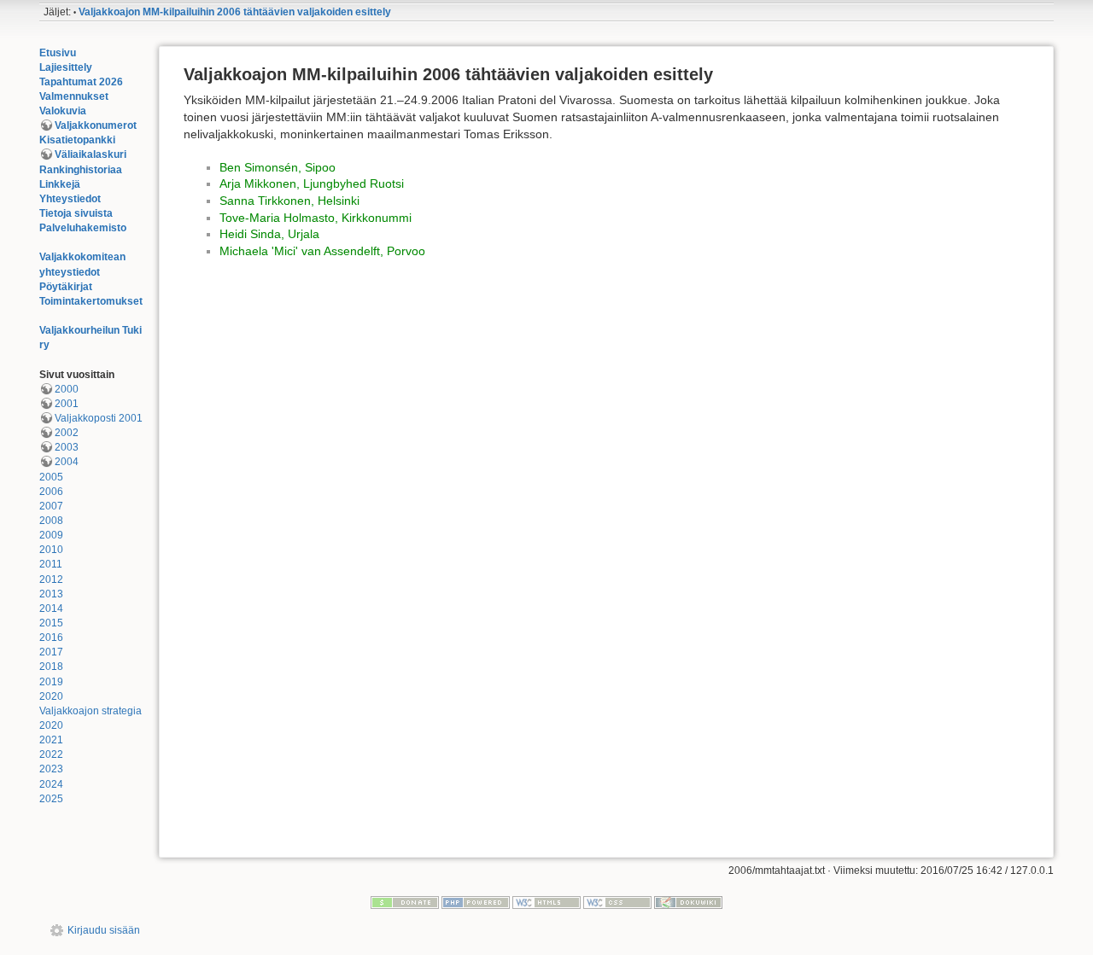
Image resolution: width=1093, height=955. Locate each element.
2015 (51, 623)
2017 (51, 652)
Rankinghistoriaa (80, 170)
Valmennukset (73, 96)
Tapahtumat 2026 (81, 82)
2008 (51, 521)
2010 (51, 550)
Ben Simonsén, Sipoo (277, 167)
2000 (67, 389)
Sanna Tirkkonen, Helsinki (289, 200)
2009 (51, 535)
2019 (51, 682)
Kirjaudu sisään (103, 930)
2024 (51, 784)
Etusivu (57, 53)
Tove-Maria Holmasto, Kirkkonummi (315, 217)
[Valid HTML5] (546, 902)
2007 (51, 506)
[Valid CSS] (617, 902)
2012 (51, 579)
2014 (51, 608)
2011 (50, 564)
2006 (51, 492)
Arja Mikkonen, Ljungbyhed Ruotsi (311, 183)
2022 (51, 754)
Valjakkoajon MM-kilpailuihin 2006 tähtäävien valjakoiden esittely (235, 12)
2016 (51, 637)
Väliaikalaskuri (90, 154)
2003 (67, 447)
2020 (51, 696)
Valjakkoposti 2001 (99, 418)
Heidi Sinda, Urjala (269, 234)
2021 (51, 740)
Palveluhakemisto (82, 228)
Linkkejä (59, 184)
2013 (51, 594)
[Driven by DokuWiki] (688, 902)
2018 (51, 667)
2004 (67, 462)
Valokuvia (62, 111)
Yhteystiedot (70, 199)
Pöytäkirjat (65, 287)
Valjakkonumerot (96, 125)
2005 (51, 477)
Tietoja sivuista (76, 213)
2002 (67, 433)
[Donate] (405, 902)
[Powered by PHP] (475, 902)
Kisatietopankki (77, 140)
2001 (67, 404)
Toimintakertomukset (91, 301)
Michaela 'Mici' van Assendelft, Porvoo (322, 251)
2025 (51, 799)
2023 (51, 769)
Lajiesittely (65, 67)
